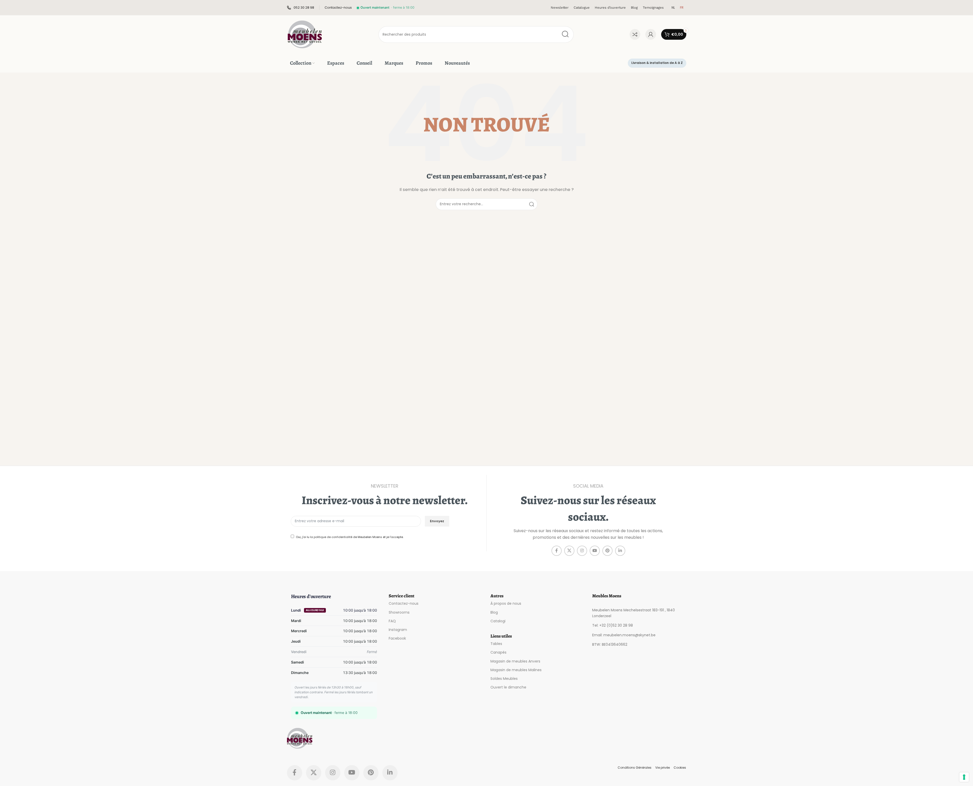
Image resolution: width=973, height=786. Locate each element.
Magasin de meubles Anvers (515, 661)
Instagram (398, 629)
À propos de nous (505, 603)
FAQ (392, 621)
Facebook (397, 638)
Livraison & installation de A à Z (657, 63)
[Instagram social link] (582, 551)
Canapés (498, 652)
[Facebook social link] (556, 551)
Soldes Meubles (504, 678)
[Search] (565, 34)
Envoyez (437, 521)
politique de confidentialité (333, 537)
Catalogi (497, 621)
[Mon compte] (651, 34)
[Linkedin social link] (620, 551)
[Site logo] (305, 34)
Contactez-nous (403, 603)
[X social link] (569, 551)
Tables (496, 643)
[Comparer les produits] (635, 34)
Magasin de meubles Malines (516, 669)
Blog (494, 612)
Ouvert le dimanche (508, 687)
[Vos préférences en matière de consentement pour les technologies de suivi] (964, 777)
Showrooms (399, 612)
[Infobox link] (300, 8)
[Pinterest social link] (607, 551)
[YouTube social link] (595, 551)
